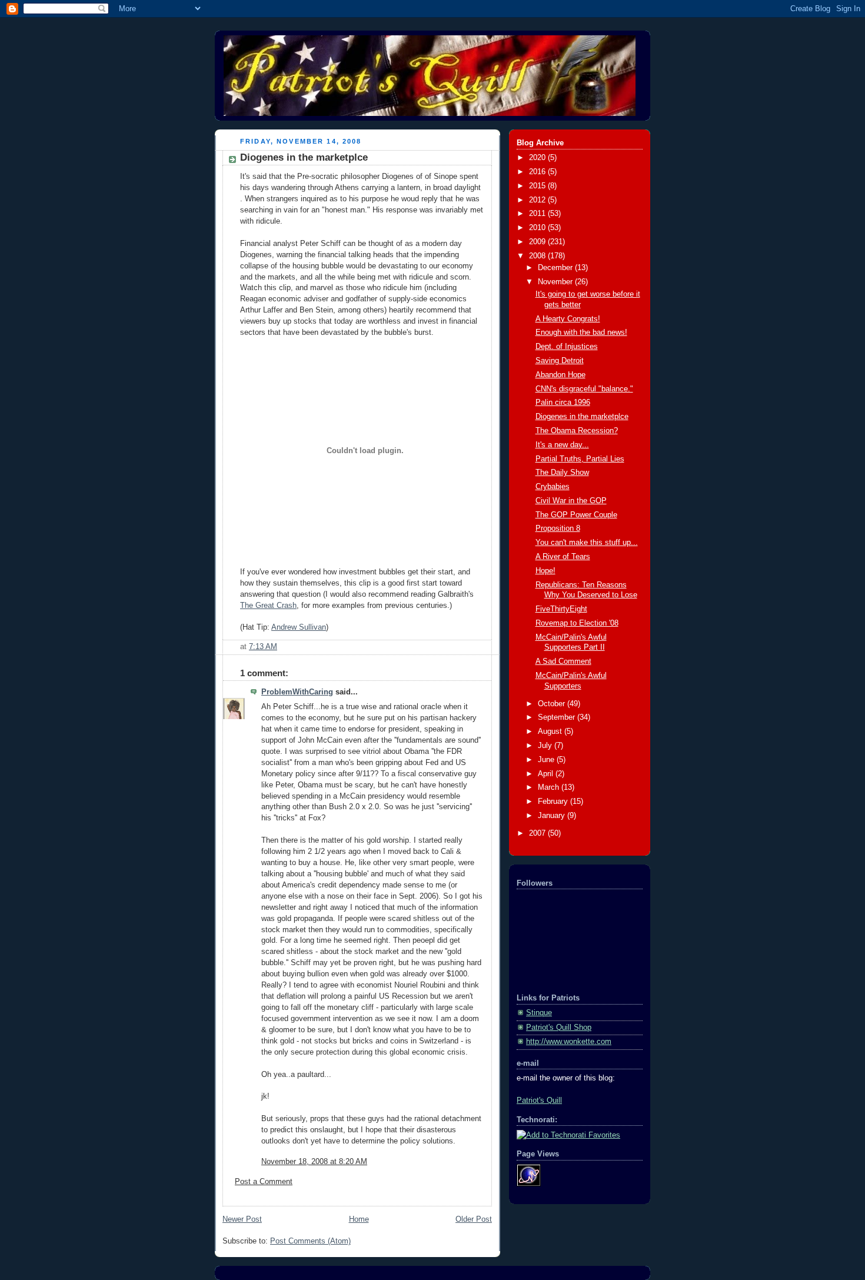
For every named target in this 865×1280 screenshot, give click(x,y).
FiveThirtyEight (561, 609)
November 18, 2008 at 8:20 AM (314, 1162)
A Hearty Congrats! (567, 319)
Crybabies (552, 487)
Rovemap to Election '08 (576, 623)
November (556, 282)
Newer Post (242, 1219)
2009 (538, 242)
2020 (538, 158)
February (554, 801)
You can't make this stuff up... (586, 542)
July (546, 746)
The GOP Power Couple (576, 515)
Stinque (539, 1013)
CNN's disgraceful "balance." (584, 389)
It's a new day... (562, 445)
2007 (538, 833)
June (547, 760)
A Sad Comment (563, 661)
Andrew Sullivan (298, 627)
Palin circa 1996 (562, 402)
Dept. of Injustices (566, 347)
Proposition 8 (557, 528)
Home (359, 1219)
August (551, 731)
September (557, 717)
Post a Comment (263, 1182)
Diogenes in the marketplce (304, 157)
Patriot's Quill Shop (558, 1027)
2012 (538, 200)
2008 (538, 256)
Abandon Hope (560, 375)
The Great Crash (268, 605)
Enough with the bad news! (581, 332)
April (546, 774)
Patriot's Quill (539, 1100)
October (552, 704)
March (549, 787)
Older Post (473, 1219)
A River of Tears (562, 557)
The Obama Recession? (576, 431)
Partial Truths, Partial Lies (579, 459)
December (556, 268)
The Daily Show (562, 472)
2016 (538, 172)
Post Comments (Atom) (310, 1241)
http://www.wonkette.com (568, 1042)
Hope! (545, 571)
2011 (538, 214)
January (552, 816)
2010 (538, 228)
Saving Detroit (559, 361)
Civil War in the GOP (571, 501)
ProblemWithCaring (297, 692)
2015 (538, 186)
